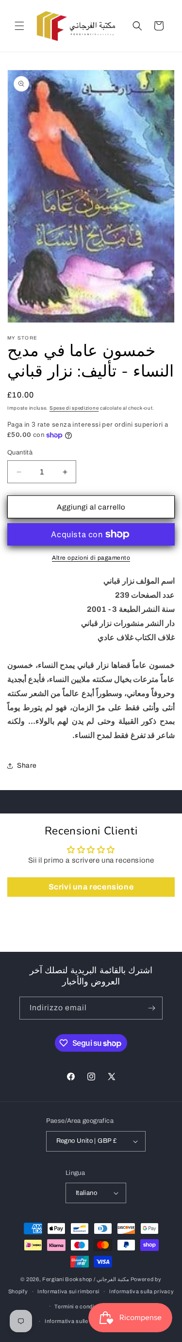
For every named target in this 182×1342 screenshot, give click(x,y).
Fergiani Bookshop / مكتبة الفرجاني (85, 1279)
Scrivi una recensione (91, 887)
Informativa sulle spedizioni (80, 1321)
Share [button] (27, 765)
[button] (19, 26)
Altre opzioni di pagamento (91, 557)
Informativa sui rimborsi (68, 1291)
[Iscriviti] (151, 1008)
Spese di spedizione (74, 408)
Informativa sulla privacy (141, 1291)
